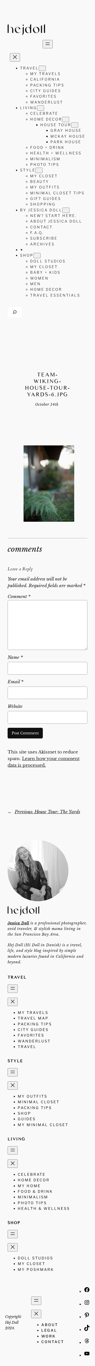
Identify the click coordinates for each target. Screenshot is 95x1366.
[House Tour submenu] (74, 125)
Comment (19, 596)
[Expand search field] (15, 312)
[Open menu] (48, 44)
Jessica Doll (18, 923)
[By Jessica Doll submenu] (65, 210)
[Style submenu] (39, 170)
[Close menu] (15, 57)
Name (15, 657)
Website (15, 706)
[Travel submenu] (42, 68)
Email (15, 682)
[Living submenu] (40, 108)
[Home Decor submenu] (65, 119)
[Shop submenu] (37, 255)
